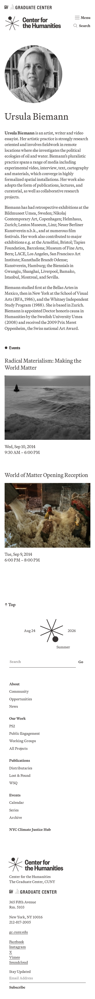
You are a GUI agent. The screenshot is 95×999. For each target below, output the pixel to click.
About (14, 684)
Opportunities (20, 699)
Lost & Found (19, 775)
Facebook (16, 941)
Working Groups (22, 740)
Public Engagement (24, 733)
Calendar (16, 802)
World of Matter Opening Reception (46, 474)
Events (15, 795)
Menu (85, 17)
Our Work (17, 718)
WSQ (13, 782)
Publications (19, 760)
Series (14, 810)
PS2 (12, 726)
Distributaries (20, 768)
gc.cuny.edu (18, 932)
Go (80, 661)
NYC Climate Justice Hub (30, 829)
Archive (15, 817)
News (13, 706)
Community (19, 691)
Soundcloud (18, 962)
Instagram (17, 946)
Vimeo (14, 957)
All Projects (18, 748)
